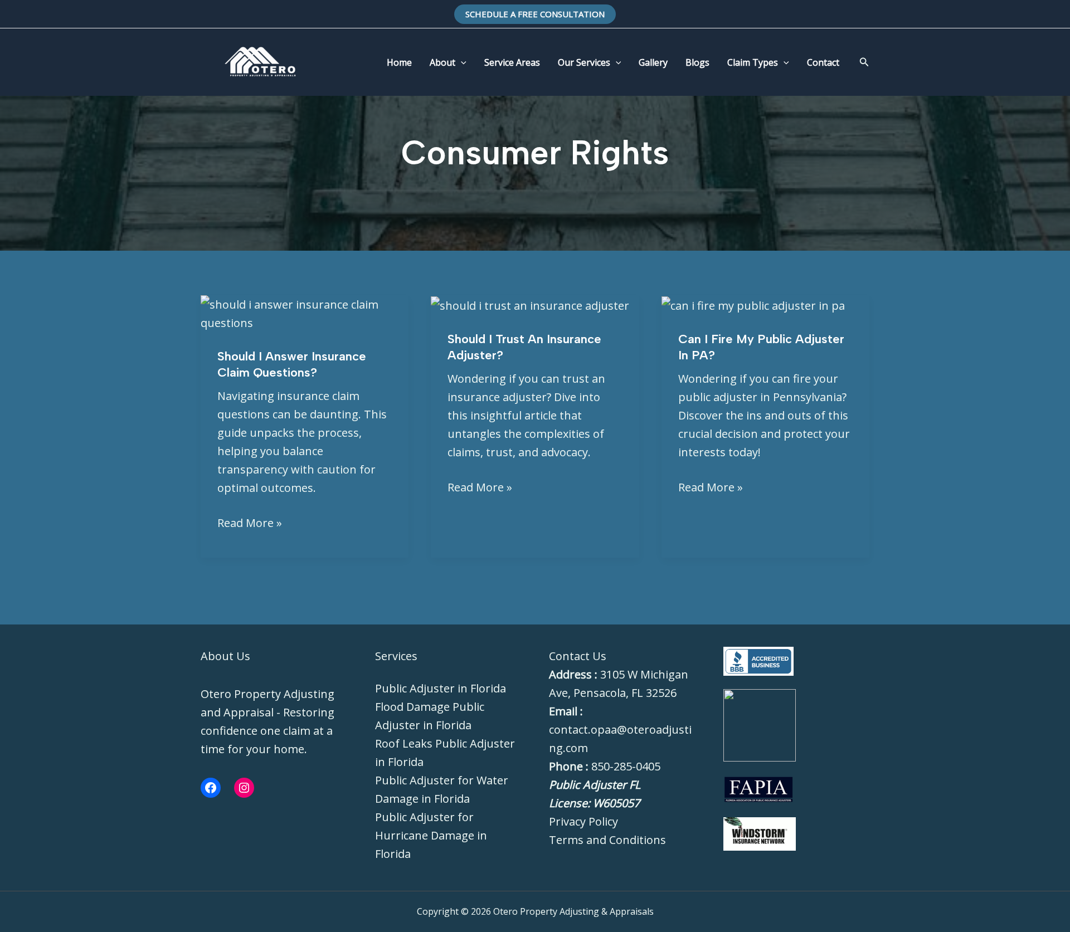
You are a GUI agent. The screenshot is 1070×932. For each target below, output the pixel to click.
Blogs (697, 62)
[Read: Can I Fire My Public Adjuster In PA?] (753, 304)
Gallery (653, 62)
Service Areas (512, 62)
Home (399, 62)
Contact (823, 62)
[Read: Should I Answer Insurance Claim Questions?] (304, 312)
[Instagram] (244, 788)
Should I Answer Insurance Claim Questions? (291, 364)
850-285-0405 (625, 766)
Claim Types (752, 62)
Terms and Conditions (607, 839)
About (442, 62)
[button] (535, 14)
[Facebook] (211, 788)
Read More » (249, 522)
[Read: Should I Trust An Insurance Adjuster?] (530, 304)
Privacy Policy (583, 821)
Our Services (584, 62)
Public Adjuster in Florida (440, 688)
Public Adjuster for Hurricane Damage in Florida (431, 835)
